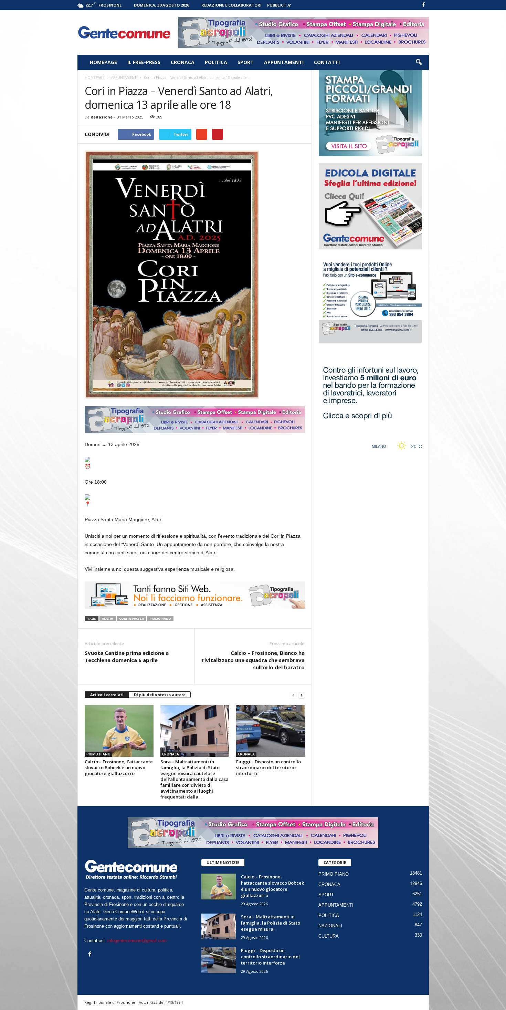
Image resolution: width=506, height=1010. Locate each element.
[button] (418, 62)
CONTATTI (327, 62)
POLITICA (216, 62)
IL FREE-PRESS (143, 62)
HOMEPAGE (103, 62)
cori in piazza (131, 618)
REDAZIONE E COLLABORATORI (231, 5)
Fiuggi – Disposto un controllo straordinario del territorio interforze (268, 767)
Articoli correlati (107, 694)
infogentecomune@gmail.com (137, 940)
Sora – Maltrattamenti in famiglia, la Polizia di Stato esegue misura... (270, 923)
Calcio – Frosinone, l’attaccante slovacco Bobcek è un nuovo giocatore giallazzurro (119, 767)
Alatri (107, 618)
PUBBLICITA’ (279, 5)
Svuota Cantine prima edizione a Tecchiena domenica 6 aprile (127, 656)
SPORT (246, 62)
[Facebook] (424, 5)
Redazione (102, 117)
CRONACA (182, 62)
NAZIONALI (330, 925)
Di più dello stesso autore (160, 694)
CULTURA (328, 936)
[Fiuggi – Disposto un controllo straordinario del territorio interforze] (270, 731)
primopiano (160, 618)
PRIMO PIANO (98, 754)
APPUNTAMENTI (284, 62)
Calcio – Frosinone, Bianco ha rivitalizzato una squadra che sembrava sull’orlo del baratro (253, 660)
